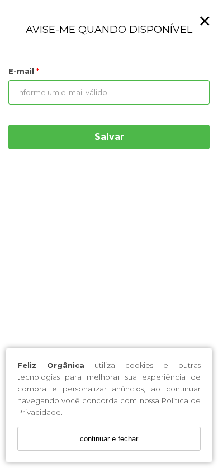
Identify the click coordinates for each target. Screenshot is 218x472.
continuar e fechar (109, 439)
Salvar (109, 136)
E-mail (22, 71)
